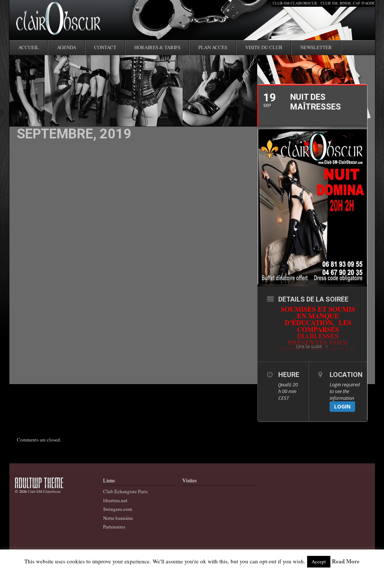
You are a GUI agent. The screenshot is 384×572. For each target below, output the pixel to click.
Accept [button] (319, 561)
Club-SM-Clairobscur (44, 491)
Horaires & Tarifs (157, 47)
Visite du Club (263, 47)
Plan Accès (212, 47)
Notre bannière (118, 518)
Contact (105, 47)
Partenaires (114, 526)
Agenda (66, 47)
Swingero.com (117, 509)
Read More (346, 561)
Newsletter (316, 47)
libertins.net (115, 500)
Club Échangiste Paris (125, 491)
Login (342, 406)
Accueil (28, 47)
